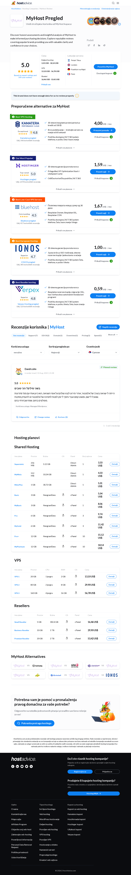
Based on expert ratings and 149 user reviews (25, 76)
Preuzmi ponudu (101, 130)
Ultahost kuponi (75, 829)
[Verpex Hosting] (27, 289)
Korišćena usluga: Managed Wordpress (31, 406)
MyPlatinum (19, 547)
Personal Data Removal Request (21, 845)
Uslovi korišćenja (18, 857)
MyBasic (17, 505)
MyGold (17, 526)
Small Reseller (20, 622)
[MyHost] (16, 20)
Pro (16, 516)
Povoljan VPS (45, 839)
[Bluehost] (27, 207)
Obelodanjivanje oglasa (110, 9)
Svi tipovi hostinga (47, 809)
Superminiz (19, 464)
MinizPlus (18, 485)
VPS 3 (16, 593)
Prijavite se (107, 771)
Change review (43, 417)
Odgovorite (24, 417)
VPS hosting (44, 834)
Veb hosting (44, 814)
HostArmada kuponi (76, 819)
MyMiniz (18, 475)
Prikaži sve (46, 85)
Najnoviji (55, 352)
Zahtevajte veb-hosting (21, 834)
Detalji (115, 464)
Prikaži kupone (103, 137)
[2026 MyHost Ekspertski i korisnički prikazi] (89, 45)
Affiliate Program (19, 824)
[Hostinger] (27, 165)
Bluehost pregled (28, 220)
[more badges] (119, 24)
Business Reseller (21, 630)
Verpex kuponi (74, 834)
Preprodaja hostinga (48, 855)
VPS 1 (16, 577)
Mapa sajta (16, 819)
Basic (16, 495)
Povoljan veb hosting (48, 829)
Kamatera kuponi (75, 814)
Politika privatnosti (19, 852)
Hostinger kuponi (75, 824)
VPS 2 (16, 585)
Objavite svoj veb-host (21, 829)
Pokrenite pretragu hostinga (36, 723)
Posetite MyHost (106, 66)
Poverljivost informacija (21, 839)
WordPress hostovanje (49, 819)
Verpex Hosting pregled (28, 304)
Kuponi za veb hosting (77, 809)
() (63, 417)
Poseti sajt (101, 171)
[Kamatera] (27, 124)
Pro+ (16, 536)
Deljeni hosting (45, 824)
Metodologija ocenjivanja (90, 9)
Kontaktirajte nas (18, 814)
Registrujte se (80, 771)
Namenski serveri (47, 850)
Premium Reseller (21, 639)
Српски (96, 352)
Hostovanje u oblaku (48, 844)
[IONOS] (27, 248)
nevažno (18, 352)
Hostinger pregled (28, 179)
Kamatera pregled (28, 138)
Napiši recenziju (109, 327)
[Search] (113, 3)
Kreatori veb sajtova (48, 860)
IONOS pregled (28, 262)
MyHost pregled (44, 18)
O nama (14, 809)
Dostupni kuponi (106, 73)
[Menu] (118, 3)
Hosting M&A (92, 793)
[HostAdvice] (21, 3)
